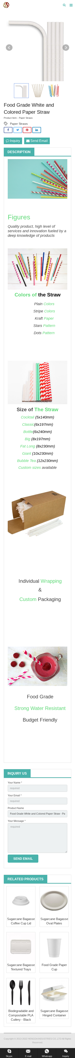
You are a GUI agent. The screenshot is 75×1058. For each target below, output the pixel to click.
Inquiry (14, 141)
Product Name (16, 808)
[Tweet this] (17, 130)
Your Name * (15, 782)
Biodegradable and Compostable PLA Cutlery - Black (21, 1015)
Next (65, 47)
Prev (9, 47)
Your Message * (17, 821)
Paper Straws (19, 123)
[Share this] (8, 130)
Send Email (39, 141)
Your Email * (15, 795)
